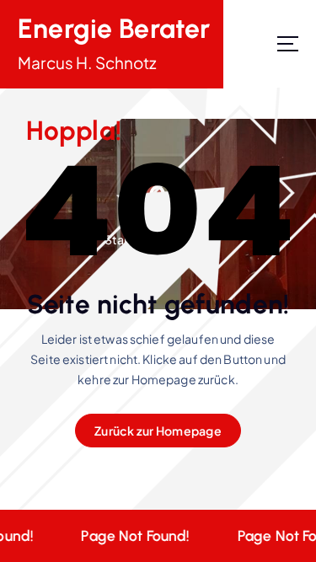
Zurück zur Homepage (158, 430)
